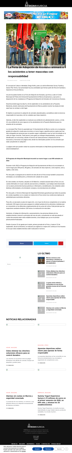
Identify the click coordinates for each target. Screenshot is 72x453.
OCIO (18, 62)
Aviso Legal (36, 436)
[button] (6, 3)
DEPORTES (30, 444)
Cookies (36, 439)
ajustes (24, 451)
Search (32, 264)
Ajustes (59, 449)
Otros (46, 345)
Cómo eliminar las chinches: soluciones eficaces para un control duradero (55, 272)
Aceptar (37, 449)
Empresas (41, 392)
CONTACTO (46, 444)
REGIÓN (22, 444)
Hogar (8, 347)
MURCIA (14, 444)
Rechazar (48, 449)
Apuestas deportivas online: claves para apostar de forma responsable (56, 297)
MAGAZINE (11, 62)
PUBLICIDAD (56, 444)
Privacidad (36, 437)
